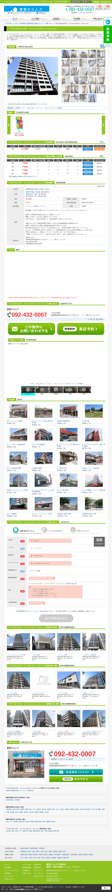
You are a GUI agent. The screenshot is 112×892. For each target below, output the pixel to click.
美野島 (22, 809)
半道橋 (67, 809)
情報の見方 (100, 186)
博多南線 (57, 854)
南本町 (36, 812)
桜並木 (53, 821)
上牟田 (41, 189)
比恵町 (49, 809)
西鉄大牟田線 (33, 854)
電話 (39, 571)
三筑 (93, 809)
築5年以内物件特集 (12, 790)
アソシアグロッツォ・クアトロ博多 (16, 654)
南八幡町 (98, 809)
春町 (103, 809)
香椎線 (91, 854)
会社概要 (8, 867)
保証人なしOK (39, 876)
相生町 (26, 812)
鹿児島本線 (29, 194)
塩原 (46, 851)
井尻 (29, 851)
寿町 (53, 809)
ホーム (7, 864)
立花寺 (47, 812)
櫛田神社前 (37, 821)
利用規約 (20, 611)
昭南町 (41, 812)
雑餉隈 (48, 821)
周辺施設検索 (27, 867)
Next (56, 75)
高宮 (42, 831)
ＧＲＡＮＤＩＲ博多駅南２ (90, 654)
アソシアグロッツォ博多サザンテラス (92, 731)
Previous (8, 75)
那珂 (18, 809)
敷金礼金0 (37, 867)
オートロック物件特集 (26, 790)
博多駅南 (9, 809)
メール (33, 571)
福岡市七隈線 (83, 854)
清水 (64, 851)
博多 (35, 194)
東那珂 (39, 809)
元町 (16, 812)
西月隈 (12, 812)
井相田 (72, 809)
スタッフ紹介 (27, 864)
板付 (30, 809)
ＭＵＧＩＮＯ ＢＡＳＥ (38, 693)
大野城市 (17, 800)
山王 (57, 809)
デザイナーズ (38, 870)
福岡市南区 (9, 800)
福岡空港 (21, 821)
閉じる (106, 888)
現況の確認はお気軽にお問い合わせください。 (24, 176)
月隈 (7, 812)
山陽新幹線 (65, 854)
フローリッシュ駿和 (63, 731)
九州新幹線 (73, 854)
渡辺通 (50, 831)
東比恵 (38, 192)
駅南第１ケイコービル (88, 693)
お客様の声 (26, 870)
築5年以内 (37, 864)
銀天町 (77, 809)
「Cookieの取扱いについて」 (22, 889)
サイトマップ (9, 876)
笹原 (34, 858)
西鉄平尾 (56, 831)
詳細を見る (87, 149)
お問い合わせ (99, 149)
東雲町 (21, 812)
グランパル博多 (37, 731)
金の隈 (82, 809)
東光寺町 (88, 809)
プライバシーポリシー (33, 611)
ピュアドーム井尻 (62, 654)
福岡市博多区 (34, 189)
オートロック (38, 873)
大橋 (46, 831)
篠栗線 (51, 854)
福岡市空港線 (30, 192)
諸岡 (14, 809)
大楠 (33, 851)
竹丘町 (31, 812)
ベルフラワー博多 (62, 693)
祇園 (32, 821)
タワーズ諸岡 (36, 654)
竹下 (35, 196)
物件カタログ (9, 879)
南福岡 (16, 821)
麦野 (26, 809)
